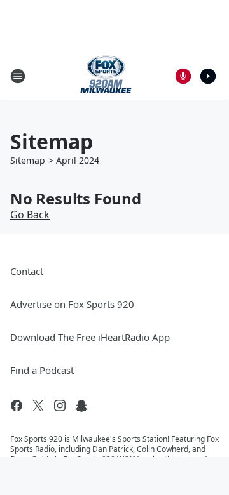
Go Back (30, 214)
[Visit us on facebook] (16, 405)
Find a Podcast (42, 370)
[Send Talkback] (183, 76)
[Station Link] (106, 75)
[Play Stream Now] (208, 76)
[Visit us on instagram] (59, 405)
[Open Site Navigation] (17, 76)
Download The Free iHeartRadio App (90, 337)
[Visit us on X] (38, 405)
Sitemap (27, 160)
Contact (26, 271)
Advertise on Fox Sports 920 (72, 304)
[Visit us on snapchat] (81, 405)
